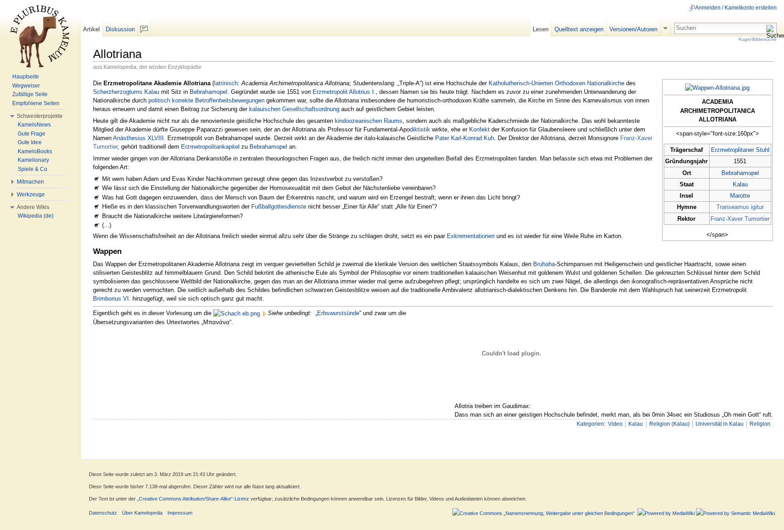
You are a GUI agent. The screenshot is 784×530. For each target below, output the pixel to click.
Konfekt (479, 129)
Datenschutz (103, 512)
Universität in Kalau (720, 424)
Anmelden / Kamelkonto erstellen (736, 8)
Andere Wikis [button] (33, 207)
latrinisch (226, 83)
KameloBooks (35, 151)
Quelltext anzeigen (578, 29)
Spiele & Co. (33, 169)
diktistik (420, 129)
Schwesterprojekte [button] (40, 116)
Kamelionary (33, 160)
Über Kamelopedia (142, 512)
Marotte (740, 195)
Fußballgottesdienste (278, 206)
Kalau (740, 184)
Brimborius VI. (112, 298)
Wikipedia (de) (36, 216)
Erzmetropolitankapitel (210, 146)
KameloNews (34, 125)
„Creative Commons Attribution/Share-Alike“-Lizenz (193, 498)
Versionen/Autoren (633, 29)
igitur (757, 207)
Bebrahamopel (740, 173)
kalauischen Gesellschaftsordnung (294, 109)
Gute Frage (31, 134)
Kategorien (590, 424)
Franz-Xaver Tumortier (739, 218)
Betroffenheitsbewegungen (230, 100)
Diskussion (120, 29)
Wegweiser (26, 86)
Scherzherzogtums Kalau (126, 91)
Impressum (179, 512)
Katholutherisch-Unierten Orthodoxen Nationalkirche (556, 83)
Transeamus (732, 207)
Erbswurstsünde (338, 313)
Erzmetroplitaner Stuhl (740, 149)
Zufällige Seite (30, 94)
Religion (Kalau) (669, 424)
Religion (760, 424)
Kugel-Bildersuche (758, 39)
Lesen (541, 29)
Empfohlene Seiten (35, 103)
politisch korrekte (170, 100)
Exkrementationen (471, 236)
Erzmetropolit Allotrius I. (344, 91)
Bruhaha (544, 264)
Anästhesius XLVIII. (139, 138)
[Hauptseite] (40, 36)
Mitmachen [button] (30, 182)
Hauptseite (25, 76)
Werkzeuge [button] (31, 194)
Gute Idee (30, 142)
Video (615, 424)
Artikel (91, 29)
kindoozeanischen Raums (368, 120)
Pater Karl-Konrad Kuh (464, 138)
